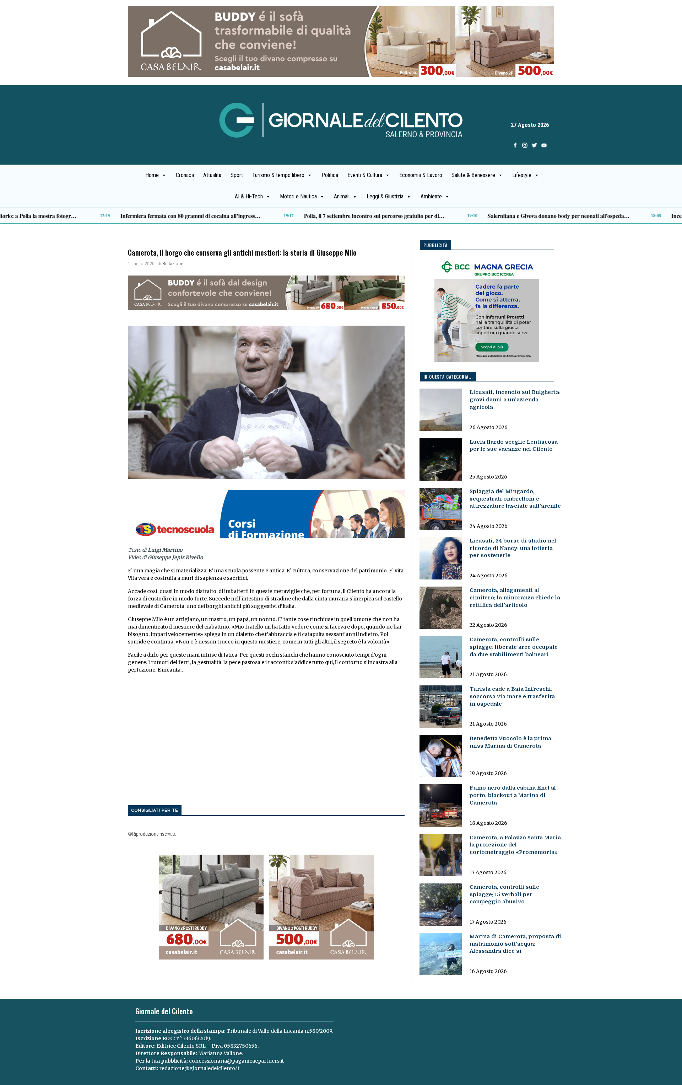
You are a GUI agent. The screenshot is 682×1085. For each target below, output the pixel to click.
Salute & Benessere (473, 175)
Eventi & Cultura (364, 175)
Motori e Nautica (298, 196)
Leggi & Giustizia (385, 196)
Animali (342, 196)
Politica (329, 175)
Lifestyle (521, 175)
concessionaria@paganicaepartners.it (236, 1061)
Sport (237, 175)
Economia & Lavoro (420, 175)
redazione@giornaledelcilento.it (199, 1068)
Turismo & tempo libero (278, 175)
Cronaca (185, 175)
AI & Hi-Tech (249, 196)
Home (152, 175)
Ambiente (431, 196)
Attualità (212, 175)
